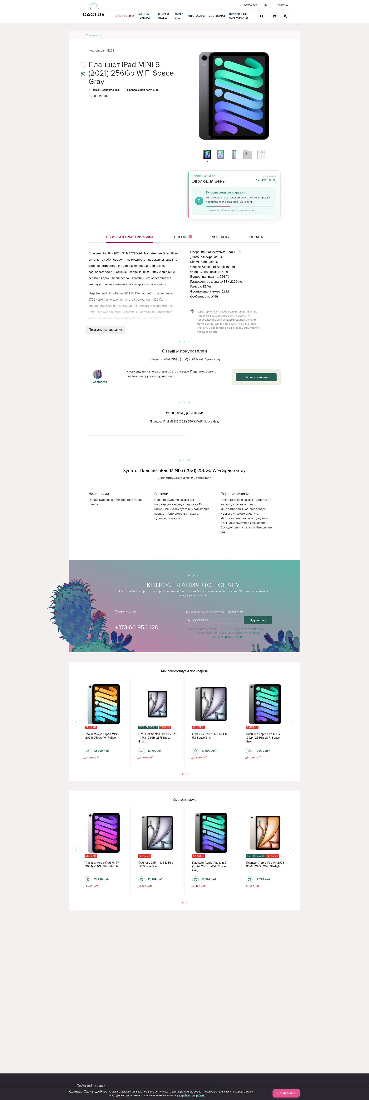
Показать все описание (105, 329)
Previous (76, 722)
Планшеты (94, 35)
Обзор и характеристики (129, 237)
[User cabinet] (285, 16)
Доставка (221, 237)
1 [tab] (182, 774)
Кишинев (283, 5)
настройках (183, 1095)
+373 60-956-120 (136, 627)
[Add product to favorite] (83, 66)
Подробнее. (198, 1095)
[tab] (136, 434)
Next (293, 722)
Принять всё (286, 1093)
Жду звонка (257, 620)
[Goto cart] (274, 16)
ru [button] (265, 5)
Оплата (256, 237)
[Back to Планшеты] (292, 35)
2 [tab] (187, 774)
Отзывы (181, 237)
